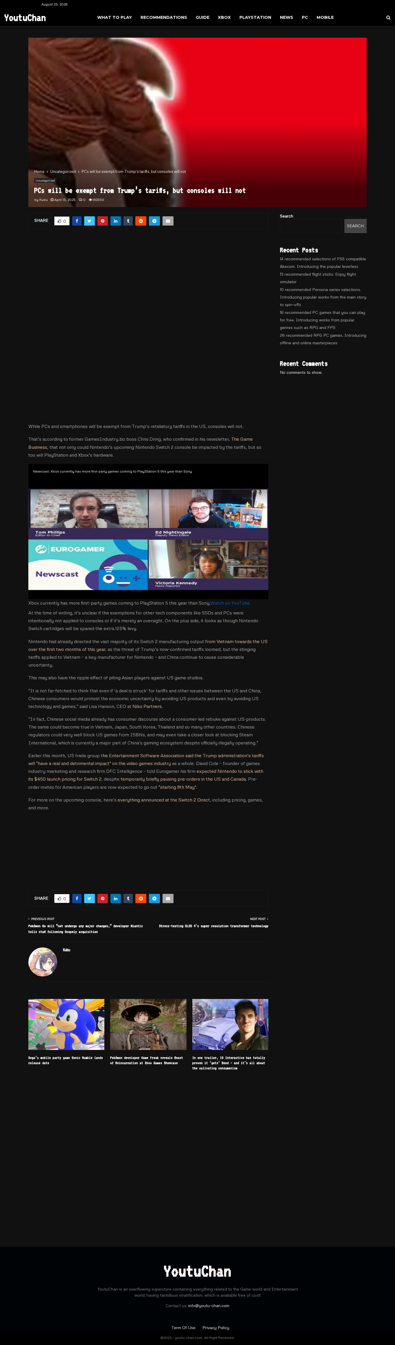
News (286, 17)
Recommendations (164, 17)
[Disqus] (148, 1155)
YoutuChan (25, 17)
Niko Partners (147, 706)
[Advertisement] (148, 282)
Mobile (325, 17)
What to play (114, 17)
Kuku (43, 199)
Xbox (224, 17)
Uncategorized (45, 180)
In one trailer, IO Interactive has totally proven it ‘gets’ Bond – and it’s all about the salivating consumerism (228, 1063)
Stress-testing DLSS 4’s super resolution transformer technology (213, 926)
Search (286, 215)
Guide (202, 17)
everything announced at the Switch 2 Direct (164, 800)
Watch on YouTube (230, 603)
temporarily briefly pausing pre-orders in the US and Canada (183, 779)
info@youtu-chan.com (208, 1305)
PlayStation (255, 17)
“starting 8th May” (177, 787)
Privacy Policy (215, 1327)
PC (305, 17)
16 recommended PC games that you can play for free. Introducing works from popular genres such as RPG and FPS (322, 320)
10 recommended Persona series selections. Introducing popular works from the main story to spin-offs (323, 297)
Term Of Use (184, 1327)
